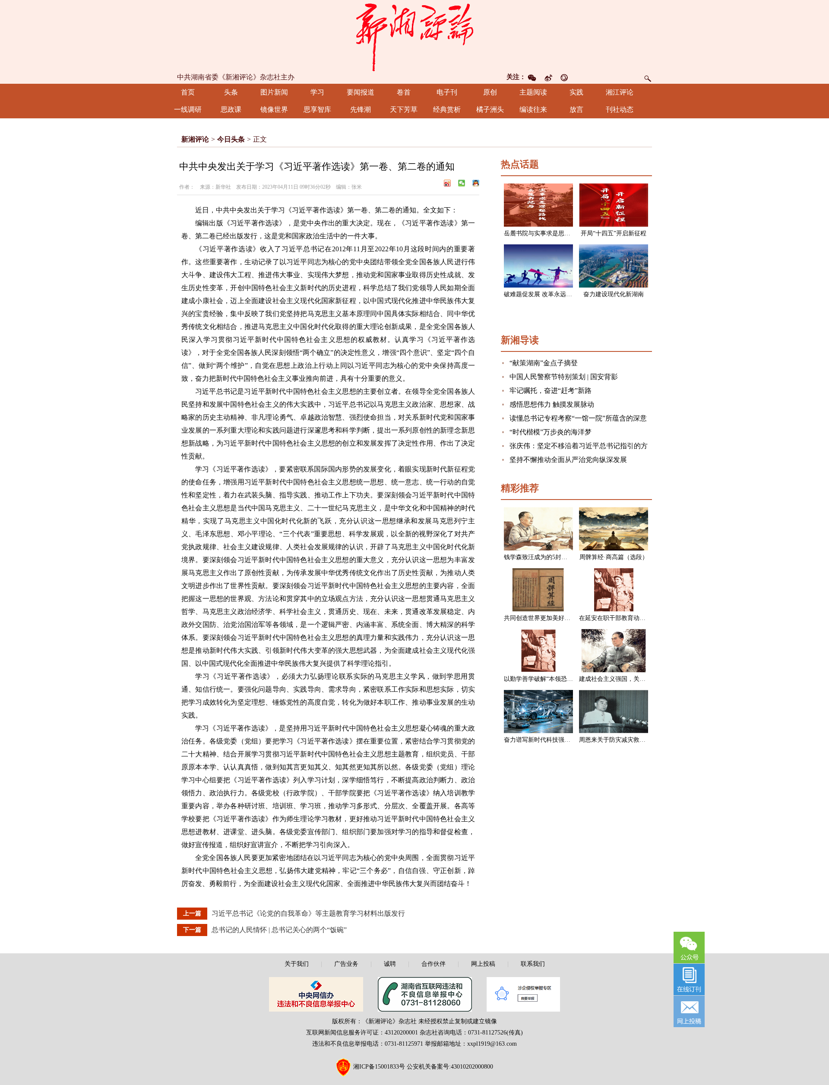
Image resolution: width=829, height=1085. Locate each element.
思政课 (231, 109)
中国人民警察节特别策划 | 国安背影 (563, 376)
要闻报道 (360, 92)
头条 (231, 92)
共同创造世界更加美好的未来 (543, 618)
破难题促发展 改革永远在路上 (544, 294)
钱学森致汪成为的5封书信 (538, 557)
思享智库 (317, 109)
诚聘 (390, 964)
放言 (576, 109)
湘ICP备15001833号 (379, 1066)
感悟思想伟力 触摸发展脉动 (551, 404)
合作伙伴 (433, 964)
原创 (490, 92)
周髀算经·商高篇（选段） (613, 557)
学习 (317, 92)
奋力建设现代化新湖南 (613, 294)
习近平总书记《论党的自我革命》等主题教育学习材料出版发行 (308, 913)
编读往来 (533, 109)
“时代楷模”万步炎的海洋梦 (550, 432)
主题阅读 (533, 92)
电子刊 (447, 92)
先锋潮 (360, 109)
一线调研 (188, 109)
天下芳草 (404, 109)
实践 (576, 92)
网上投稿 (483, 964)
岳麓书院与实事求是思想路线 (543, 233)
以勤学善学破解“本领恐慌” (540, 679)
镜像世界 (274, 109)
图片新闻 (274, 92)
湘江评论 (619, 92)
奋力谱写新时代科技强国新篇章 (546, 740)
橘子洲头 (490, 109)
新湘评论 (195, 139)
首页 (188, 92)
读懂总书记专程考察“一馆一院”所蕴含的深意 (578, 418)
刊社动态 (619, 109)
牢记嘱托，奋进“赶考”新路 (550, 390)
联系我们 (533, 964)
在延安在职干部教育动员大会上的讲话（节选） (642, 618)
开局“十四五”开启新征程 (613, 233)
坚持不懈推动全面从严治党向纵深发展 (568, 459)
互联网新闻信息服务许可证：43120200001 (362, 1032)
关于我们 (297, 964)
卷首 (404, 92)
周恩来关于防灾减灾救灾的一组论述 (627, 740)
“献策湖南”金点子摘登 (543, 363)
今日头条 (231, 139)
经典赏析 (447, 109)
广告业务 (346, 964)
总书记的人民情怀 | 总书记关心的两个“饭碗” (279, 929)
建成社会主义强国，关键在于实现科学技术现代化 (645, 679)
